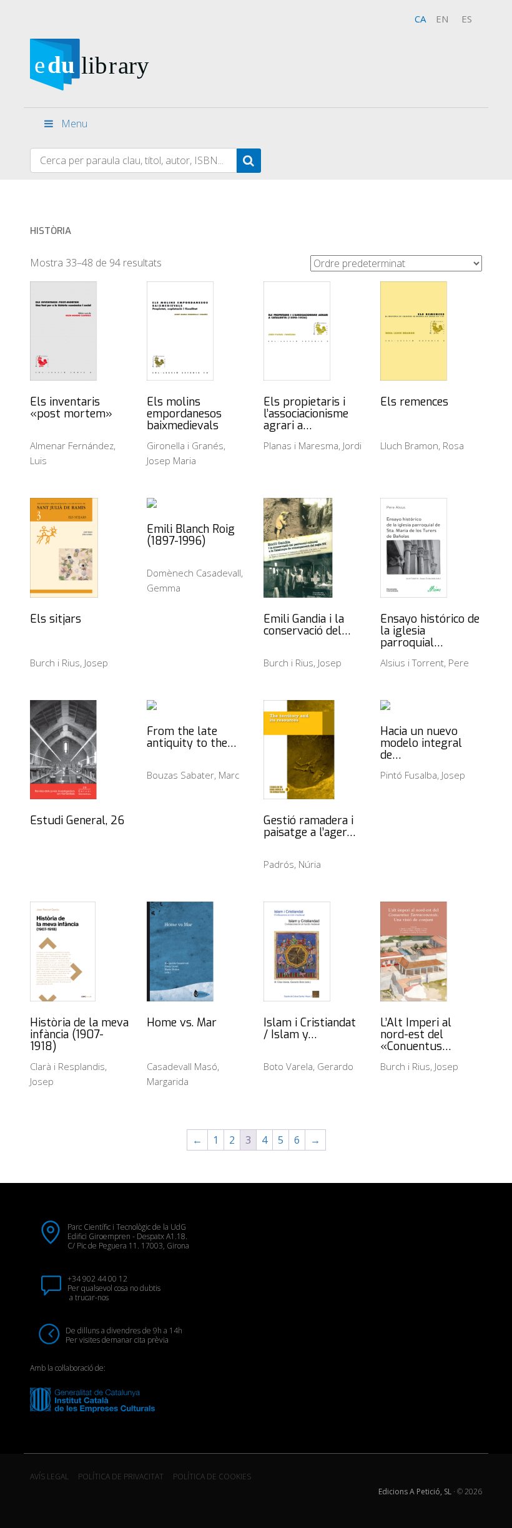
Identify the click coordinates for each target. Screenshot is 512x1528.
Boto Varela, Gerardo (308, 1066)
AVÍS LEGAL (49, 1476)
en (442, 18)
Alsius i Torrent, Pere (424, 662)
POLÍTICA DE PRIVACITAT (121, 1476)
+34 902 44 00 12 (97, 1278)
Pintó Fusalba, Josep (422, 775)
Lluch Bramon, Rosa (422, 445)
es (466, 18)
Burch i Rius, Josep (69, 662)
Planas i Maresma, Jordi (312, 445)
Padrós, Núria (292, 864)
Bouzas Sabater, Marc (193, 775)
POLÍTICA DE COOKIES (212, 1476)
